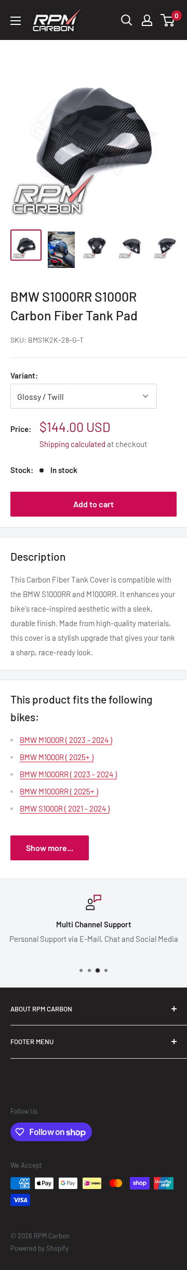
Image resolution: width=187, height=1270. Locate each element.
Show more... (49, 848)
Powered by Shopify (39, 1248)
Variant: (24, 375)
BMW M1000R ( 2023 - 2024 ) (66, 740)
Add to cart (93, 504)
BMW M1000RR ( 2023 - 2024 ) (68, 774)
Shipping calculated (72, 444)
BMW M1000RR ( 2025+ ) (59, 791)
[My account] (147, 20)
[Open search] (126, 20)
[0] (168, 20)
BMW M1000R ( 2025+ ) (57, 757)
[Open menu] (15, 21)
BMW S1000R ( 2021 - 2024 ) (65, 808)
